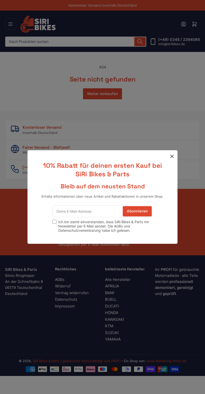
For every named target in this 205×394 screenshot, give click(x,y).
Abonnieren (137, 211)
